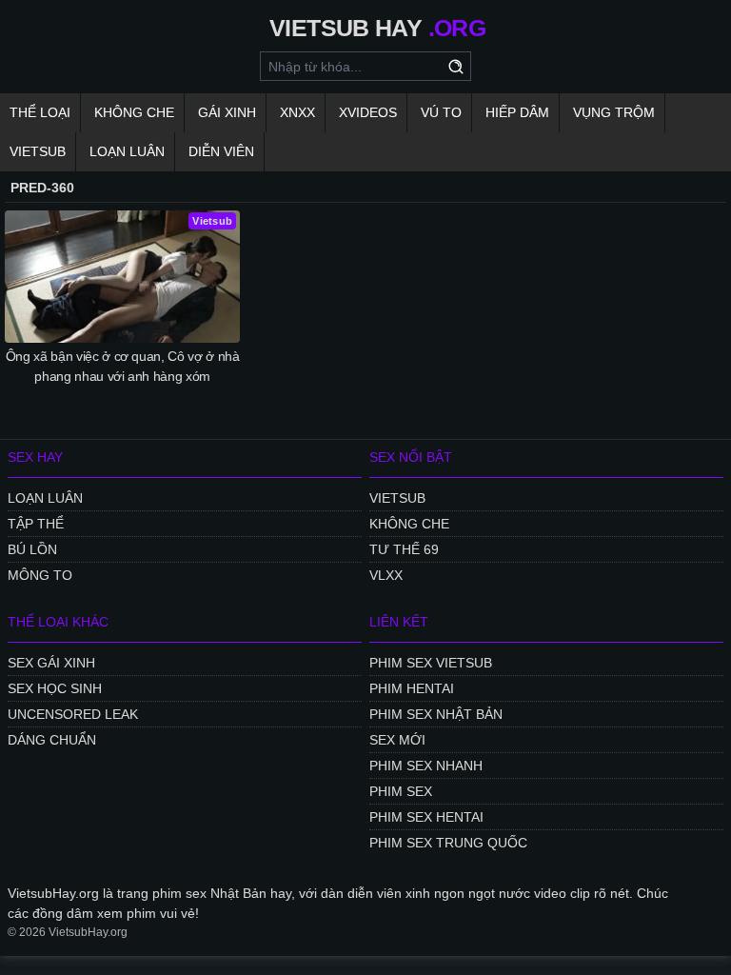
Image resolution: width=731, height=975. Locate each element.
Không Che (134, 112)
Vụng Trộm (614, 112)
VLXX (386, 575)
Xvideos (368, 112)
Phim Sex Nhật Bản (436, 714)
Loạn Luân (127, 151)
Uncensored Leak (73, 714)
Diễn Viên (221, 151)
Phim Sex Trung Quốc (448, 842)
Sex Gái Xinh (51, 662)
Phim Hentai (411, 688)
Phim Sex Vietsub (430, 662)
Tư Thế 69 (404, 549)
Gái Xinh (227, 112)
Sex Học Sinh (55, 688)
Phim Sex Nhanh (426, 765)
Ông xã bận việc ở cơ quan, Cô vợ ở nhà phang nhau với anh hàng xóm (123, 366)
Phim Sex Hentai (426, 817)
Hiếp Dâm (517, 112)
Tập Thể (36, 523)
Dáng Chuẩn (52, 739)
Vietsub (38, 151)
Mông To (40, 575)
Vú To (441, 112)
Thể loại (40, 112)
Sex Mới (397, 739)
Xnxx (297, 112)
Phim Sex (400, 791)
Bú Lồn (32, 549)
